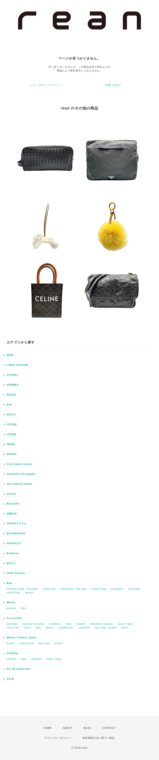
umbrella (84, 627)
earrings (12, 623)
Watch (11, 602)
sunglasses (66, 627)
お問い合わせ (113, 85)
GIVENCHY (14, 543)
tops (23, 659)
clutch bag (13, 592)
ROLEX (11, 394)
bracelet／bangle (101, 623)
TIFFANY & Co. (16, 523)
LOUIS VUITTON (17, 365)
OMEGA (12, 513)
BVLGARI (13, 503)
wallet (10, 643)
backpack (117, 588)
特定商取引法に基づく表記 (98, 737)
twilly (27, 627)
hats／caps (54, 659)
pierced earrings (33, 623)
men (23, 608)
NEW (10, 355)
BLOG (87, 728)
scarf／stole (125, 623)
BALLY (11, 563)
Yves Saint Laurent (20, 464)
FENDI (11, 444)
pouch (29, 592)
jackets (11, 659)
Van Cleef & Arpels (20, 484)
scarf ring (13, 627)
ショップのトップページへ (46, 85)
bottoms (36, 659)
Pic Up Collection (18, 669)
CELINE (12, 424)
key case (44, 643)
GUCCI (11, 414)
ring (68, 623)
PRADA (12, 454)
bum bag (134, 588)
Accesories (14, 618)
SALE (10, 678)
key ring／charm (105, 627)
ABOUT (67, 728)
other (124, 627)
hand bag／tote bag (74, 588)
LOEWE (12, 434)
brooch (80, 623)
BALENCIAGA (16, 533)
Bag (9, 583)
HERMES (13, 384)
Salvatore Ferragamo (21, 474)
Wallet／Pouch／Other (22, 637)
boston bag (99, 588)
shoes (50, 627)
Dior (9, 404)
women (11, 608)
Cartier (11, 493)
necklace (55, 623)
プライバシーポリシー (57, 737)
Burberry (13, 553)
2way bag (49, 588)
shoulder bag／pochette (22, 588)
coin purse (26, 643)
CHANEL (12, 374)
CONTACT (109, 728)
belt (38, 627)
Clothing (12, 653)
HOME (47, 728)
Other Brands (16, 573)
